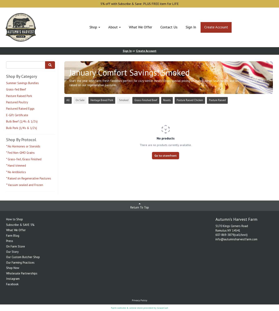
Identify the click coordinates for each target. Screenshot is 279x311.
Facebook (12, 284)
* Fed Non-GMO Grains (20, 153)
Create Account (216, 27)
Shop (93, 27)
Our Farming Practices (20, 262)
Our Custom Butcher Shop (23, 257)
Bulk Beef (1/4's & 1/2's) (22, 121)
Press (9, 241)
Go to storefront (165, 155)
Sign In (191, 27)
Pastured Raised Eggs (20, 108)
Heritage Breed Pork (101, 100)
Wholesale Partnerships (21, 273)
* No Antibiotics (16, 172)
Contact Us (168, 27)
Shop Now (12, 268)
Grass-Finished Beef (145, 100)
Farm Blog (12, 235)
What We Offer (140, 27)
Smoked (123, 100)
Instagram (13, 279)
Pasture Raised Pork (19, 96)
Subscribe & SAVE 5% (20, 225)
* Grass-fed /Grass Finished (23, 159)
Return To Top (139, 207)
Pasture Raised (217, 100)
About (113, 27)
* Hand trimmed (16, 165)
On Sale (80, 100)
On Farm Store (15, 246)
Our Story (12, 252)
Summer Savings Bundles (22, 83)
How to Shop (14, 219)
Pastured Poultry (17, 102)
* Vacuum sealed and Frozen (24, 185)
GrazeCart (162, 307)
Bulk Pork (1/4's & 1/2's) (21, 128)
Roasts (167, 100)
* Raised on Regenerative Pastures (28, 178)
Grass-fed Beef (16, 89)
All (68, 100)
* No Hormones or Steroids (23, 146)
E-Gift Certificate (17, 115)
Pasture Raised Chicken (190, 100)
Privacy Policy (139, 300)
